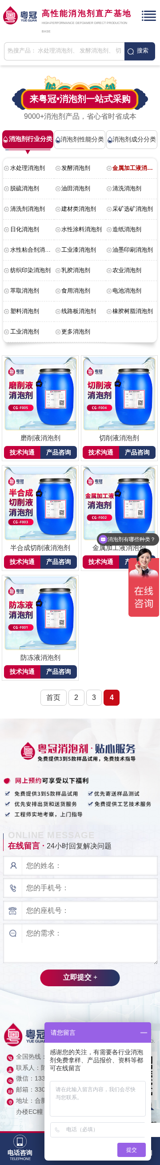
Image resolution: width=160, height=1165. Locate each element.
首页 (53, 697)
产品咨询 (58, 452)
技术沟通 (22, 452)
